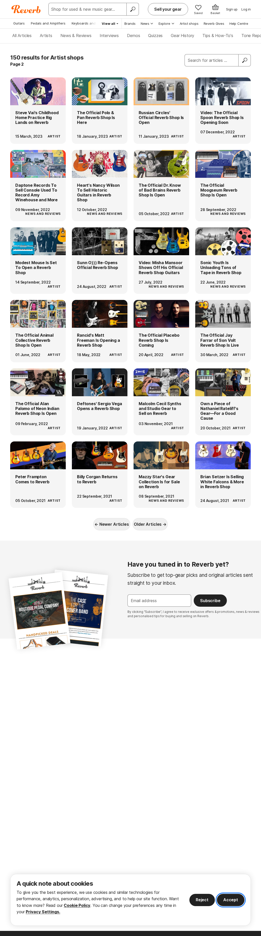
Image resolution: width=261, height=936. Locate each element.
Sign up (232, 9)
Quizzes (155, 35)
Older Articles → (150, 524)
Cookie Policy (77, 905)
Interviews (109, 35)
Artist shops (189, 23)
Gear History (182, 35)
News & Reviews (76, 35)
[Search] (132, 9)
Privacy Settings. (43, 911)
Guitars (19, 23)
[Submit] (245, 60)
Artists (46, 35)
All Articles (22, 35)
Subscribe (210, 600)
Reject (202, 899)
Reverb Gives (214, 23)
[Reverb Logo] (26, 9)
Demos (133, 35)
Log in (246, 9)
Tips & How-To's (217, 35)
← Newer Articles (112, 524)
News (145, 23)
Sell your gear (168, 9)
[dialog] (130, 900)
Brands (130, 23)
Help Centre (238, 23)
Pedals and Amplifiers (48, 23)
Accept (230, 899)
